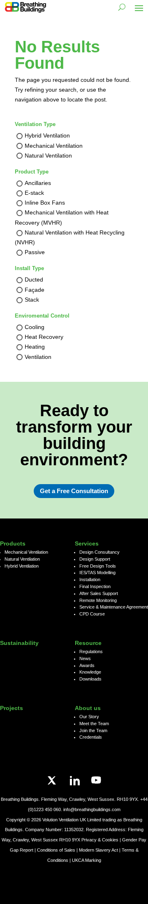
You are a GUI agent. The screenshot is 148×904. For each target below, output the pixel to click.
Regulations (91, 651)
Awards (87, 665)
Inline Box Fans (45, 203)
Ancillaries (38, 183)
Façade (34, 289)
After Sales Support (98, 593)
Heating (35, 347)
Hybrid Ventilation (47, 136)
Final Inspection (95, 586)
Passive (35, 252)
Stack (32, 299)
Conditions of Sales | (58, 850)
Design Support (94, 559)
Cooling (34, 327)
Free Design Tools (97, 566)
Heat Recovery (44, 337)
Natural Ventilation (48, 155)
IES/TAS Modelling (97, 572)
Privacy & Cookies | (101, 839)
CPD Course (92, 613)
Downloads (90, 678)
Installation (89, 579)
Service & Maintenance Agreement (113, 606)
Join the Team (93, 730)
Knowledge (90, 672)
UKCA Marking (86, 860)
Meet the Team (94, 723)
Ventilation (38, 357)
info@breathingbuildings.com (91, 809)
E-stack (34, 192)
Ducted (34, 280)
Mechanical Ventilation (54, 145)
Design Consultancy (99, 552)
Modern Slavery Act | (100, 850)
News (85, 658)
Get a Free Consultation (74, 490)
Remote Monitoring (98, 600)
